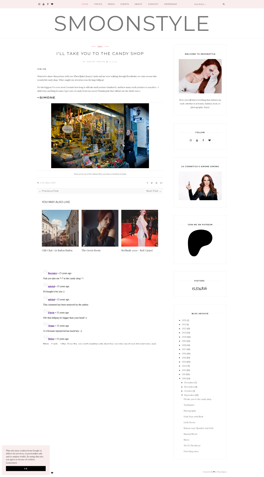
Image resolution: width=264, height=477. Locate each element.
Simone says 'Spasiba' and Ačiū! (198, 428)
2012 (184, 370)
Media (111, 4)
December (189, 382)
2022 (184, 328)
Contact (153, 4)
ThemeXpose (222, 472)
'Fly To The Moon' (192, 445)
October (188, 391)
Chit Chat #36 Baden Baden (57, 250)
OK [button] (26, 468)
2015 (184, 357)
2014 (184, 362)
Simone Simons (96, 61)
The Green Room (91, 250)
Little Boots (189, 422)
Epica (100, 46)
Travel (53, 182)
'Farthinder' (189, 405)
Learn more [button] (11, 462)
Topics (98, 4)
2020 (184, 337)
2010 (184, 378)
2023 (184, 324)
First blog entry (191, 451)
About (138, 4)
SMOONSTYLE (132, 23)
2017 (184, 349)
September (189, 395)
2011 (184, 374)
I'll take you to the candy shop (197, 399)
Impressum (170, 4)
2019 (184, 341)
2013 (184, 366)
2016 (184, 353)
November (189, 387)
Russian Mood (190, 434)
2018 (184, 345)
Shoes (186, 440)
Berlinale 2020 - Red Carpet (137, 250)
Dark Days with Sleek (193, 416)
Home (85, 4)
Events (125, 4)
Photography (190, 411)
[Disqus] (100, 306)
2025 (184, 320)
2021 (184, 332)
